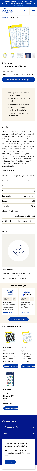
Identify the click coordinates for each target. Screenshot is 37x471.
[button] (5, 55)
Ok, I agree (10, 462)
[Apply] (23, 10)
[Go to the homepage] (7, 11)
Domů (4, 17)
